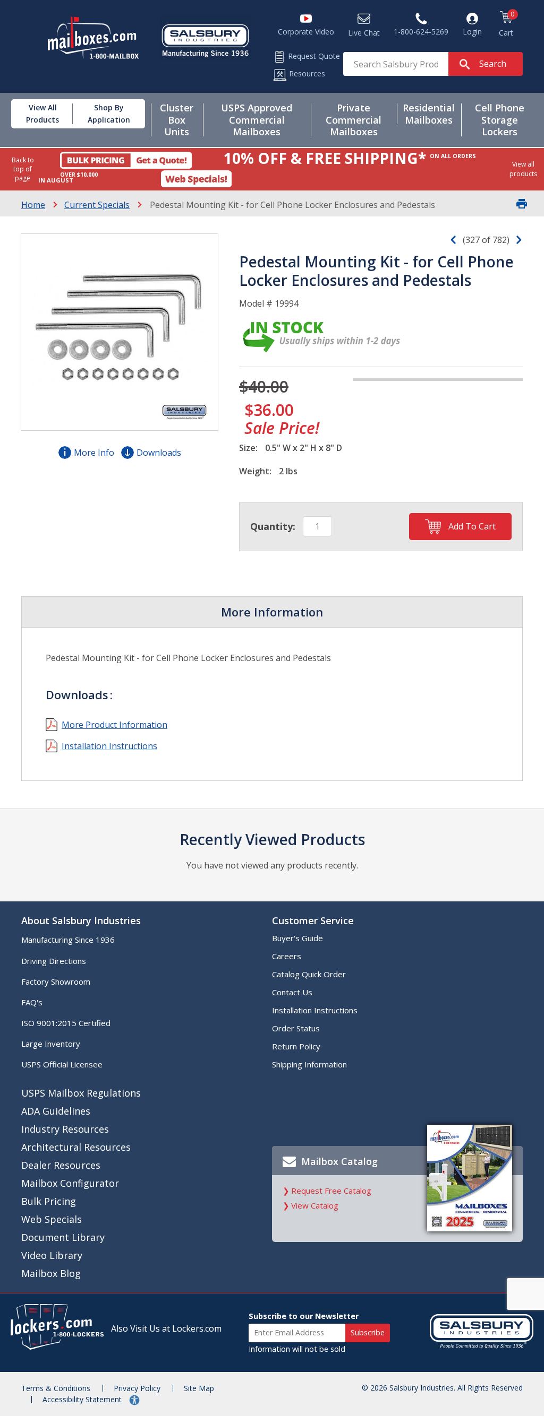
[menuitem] (40, 114)
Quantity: (272, 526)
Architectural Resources (76, 1147)
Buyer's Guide (297, 938)
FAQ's (31, 1002)
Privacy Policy (137, 1388)
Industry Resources (65, 1129)
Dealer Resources (60, 1165)
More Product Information (114, 725)
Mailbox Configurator (70, 1183)
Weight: (255, 471)
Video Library (51, 1255)
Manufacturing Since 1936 (68, 939)
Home (33, 205)
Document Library (63, 1237)
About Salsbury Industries (81, 920)
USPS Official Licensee (62, 1064)
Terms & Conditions (55, 1388)
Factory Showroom (55, 981)
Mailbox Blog (51, 1273)
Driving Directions (53, 960)
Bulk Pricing (48, 1201)
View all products (523, 169)
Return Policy (296, 1046)
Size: (248, 448)
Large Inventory (50, 1043)
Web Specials (51, 1219)
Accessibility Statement (83, 1399)
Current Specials (97, 205)
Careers (286, 956)
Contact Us (292, 992)
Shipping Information (309, 1064)
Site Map (199, 1388)
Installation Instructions (109, 746)
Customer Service (313, 920)
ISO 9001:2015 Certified (65, 1023)
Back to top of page (23, 169)
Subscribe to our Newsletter (304, 1316)
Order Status (296, 1028)
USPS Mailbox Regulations (81, 1093)
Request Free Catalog (331, 1190)
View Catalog (314, 1205)
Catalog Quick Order (309, 974)
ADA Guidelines (55, 1111)
